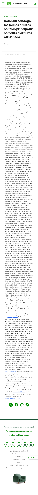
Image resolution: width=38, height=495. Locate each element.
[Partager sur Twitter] (11, 404)
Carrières (19, 462)
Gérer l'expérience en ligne (19, 465)
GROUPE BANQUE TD (10, 16)
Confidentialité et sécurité (19, 451)
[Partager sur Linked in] (22, 404)
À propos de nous (19, 459)
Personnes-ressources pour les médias (19, 468)
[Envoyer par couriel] (27, 404)
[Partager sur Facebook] (16, 404)
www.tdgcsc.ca (12, 317)
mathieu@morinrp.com (12, 398)
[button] (3, 4)
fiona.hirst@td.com (11, 371)
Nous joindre (23, 435)
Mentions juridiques (19, 454)
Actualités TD (20, 4)
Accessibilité (19, 457)
